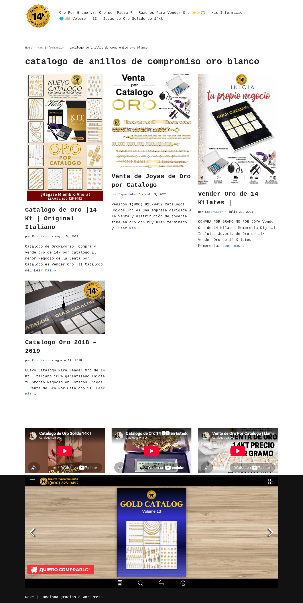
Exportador (41, 236)
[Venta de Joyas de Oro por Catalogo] (151, 121)
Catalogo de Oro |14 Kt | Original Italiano (61, 219)
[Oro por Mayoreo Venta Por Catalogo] (38, 16)
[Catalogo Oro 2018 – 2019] (65, 307)
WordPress (93, 597)
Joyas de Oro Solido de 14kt (133, 19)
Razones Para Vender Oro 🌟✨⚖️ (172, 13)
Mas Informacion (228, 13)
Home (28, 47)
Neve (29, 597)
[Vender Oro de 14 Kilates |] (238, 129)
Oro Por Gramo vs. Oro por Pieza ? (95, 13)
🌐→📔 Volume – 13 (78, 19)
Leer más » (45, 271)
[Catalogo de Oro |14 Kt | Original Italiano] (65, 137)
